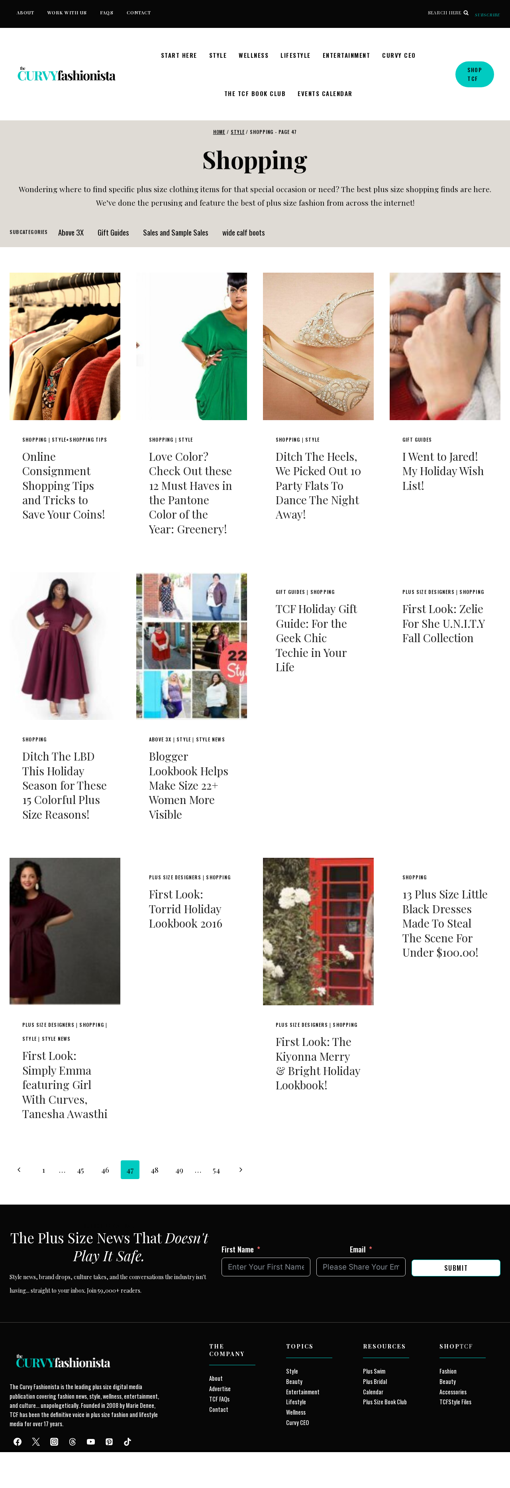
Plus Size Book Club (385, 1402)
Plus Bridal (375, 1381)
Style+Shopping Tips (79, 439)
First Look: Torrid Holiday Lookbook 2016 (185, 908)
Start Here (179, 55)
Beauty (294, 1381)
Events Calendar (325, 93)
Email (358, 1248)
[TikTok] (127, 1442)
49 (179, 1169)
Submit (456, 1268)
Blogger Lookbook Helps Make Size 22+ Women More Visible (188, 785)
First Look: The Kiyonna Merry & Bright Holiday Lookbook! (318, 1063)
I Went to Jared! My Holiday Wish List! (443, 471)
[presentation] (65, 346)
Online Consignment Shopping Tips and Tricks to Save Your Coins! (63, 485)
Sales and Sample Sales (175, 232)
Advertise (220, 1388)
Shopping (34, 439)
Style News (210, 739)
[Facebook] (18, 1442)
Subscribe (487, 15)
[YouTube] (91, 1442)
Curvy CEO (399, 55)
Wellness (254, 55)
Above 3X (71, 232)
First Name (238, 1248)
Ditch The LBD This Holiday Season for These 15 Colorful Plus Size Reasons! (64, 785)
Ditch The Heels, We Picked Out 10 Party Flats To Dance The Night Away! (318, 485)
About (26, 13)
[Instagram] (54, 1442)
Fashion (448, 1371)
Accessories (453, 1392)
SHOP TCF (474, 74)
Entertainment (347, 55)
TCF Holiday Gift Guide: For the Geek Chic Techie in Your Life (316, 637)
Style (218, 55)
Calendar (373, 1392)
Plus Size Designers (428, 591)
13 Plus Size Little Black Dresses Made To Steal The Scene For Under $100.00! (445, 923)
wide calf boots (243, 232)
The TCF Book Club (255, 93)
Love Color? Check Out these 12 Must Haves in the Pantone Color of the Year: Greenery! (190, 492)
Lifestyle (295, 55)
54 (216, 1169)
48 (155, 1169)
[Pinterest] (109, 1442)
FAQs (106, 13)
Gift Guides (113, 232)
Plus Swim (374, 1371)
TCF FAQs (219, 1399)
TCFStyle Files (455, 1402)
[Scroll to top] (20, 1463)
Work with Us (67, 13)
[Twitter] (36, 1442)
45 (80, 1169)
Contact (139, 13)
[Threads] (72, 1442)
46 (105, 1169)
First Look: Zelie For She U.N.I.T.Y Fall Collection (443, 623)
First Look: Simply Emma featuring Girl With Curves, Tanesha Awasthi (65, 1084)
